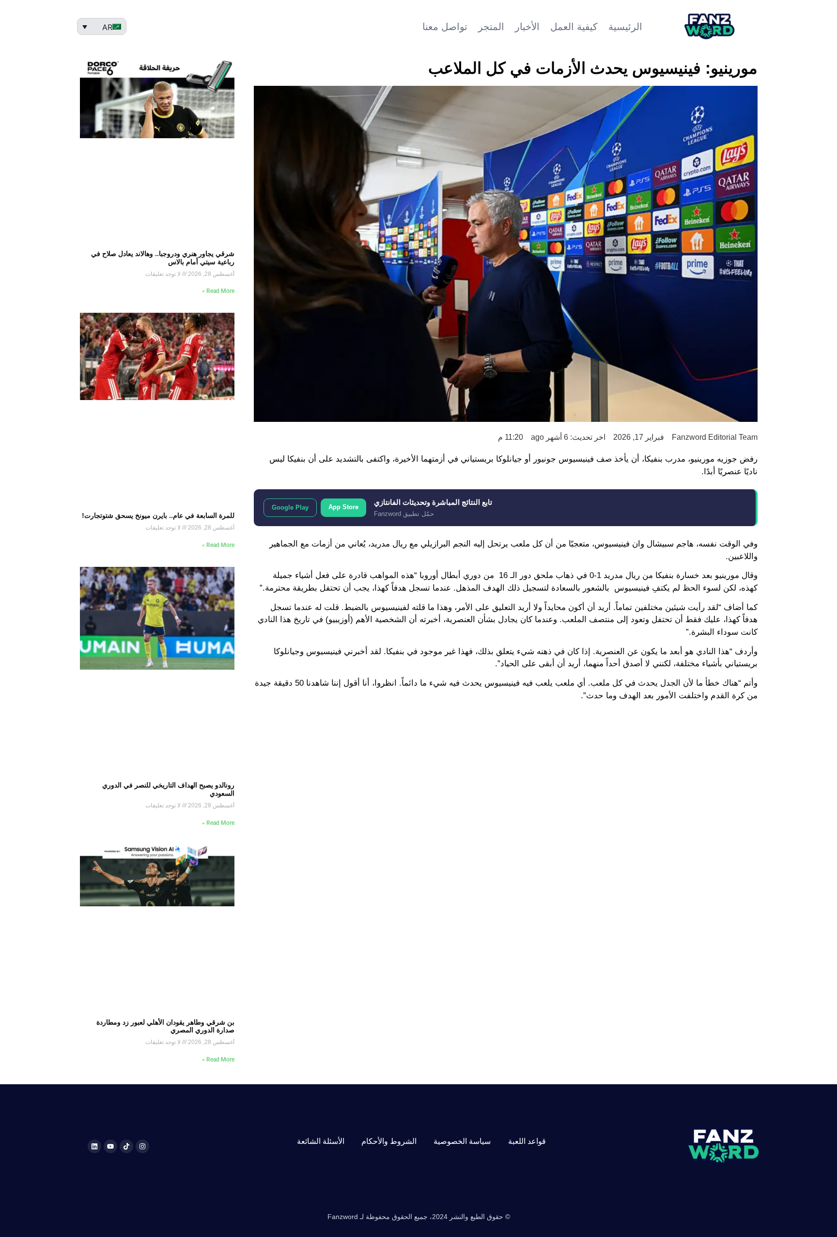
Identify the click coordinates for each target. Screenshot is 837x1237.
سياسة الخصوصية (462, 1141)
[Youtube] (110, 1146)
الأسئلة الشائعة (320, 1141)
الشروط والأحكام (389, 1141)
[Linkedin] (94, 1146)
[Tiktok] (126, 1146)
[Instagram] (142, 1146)
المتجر (491, 26)
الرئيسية (625, 26)
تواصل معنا (444, 26)
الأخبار (527, 26)
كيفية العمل (574, 26)
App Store (343, 507)
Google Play (290, 507)
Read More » (218, 291)
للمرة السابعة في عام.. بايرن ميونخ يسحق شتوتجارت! (158, 515)
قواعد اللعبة (527, 1141)
